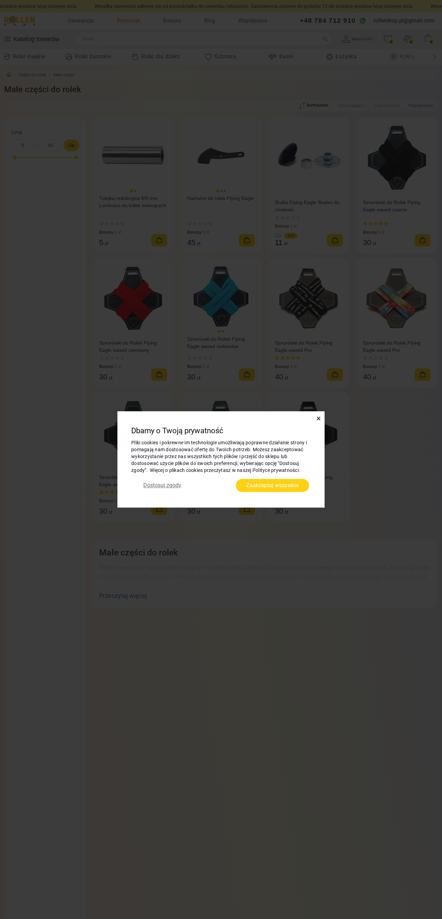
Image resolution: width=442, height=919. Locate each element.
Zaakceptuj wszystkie (272, 485)
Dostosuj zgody (162, 485)
